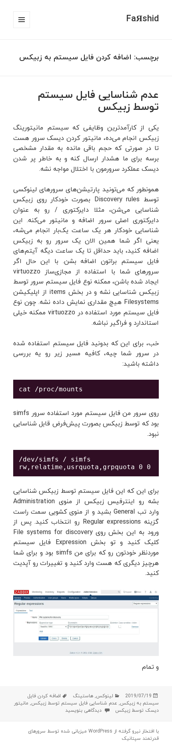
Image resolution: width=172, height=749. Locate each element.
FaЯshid (142, 19)
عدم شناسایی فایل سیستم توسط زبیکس (98, 101)
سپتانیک (131, 738)
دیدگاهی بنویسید (84, 710)
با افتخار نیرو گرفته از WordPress (123, 731)
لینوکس (104, 696)
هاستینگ (83, 696)
